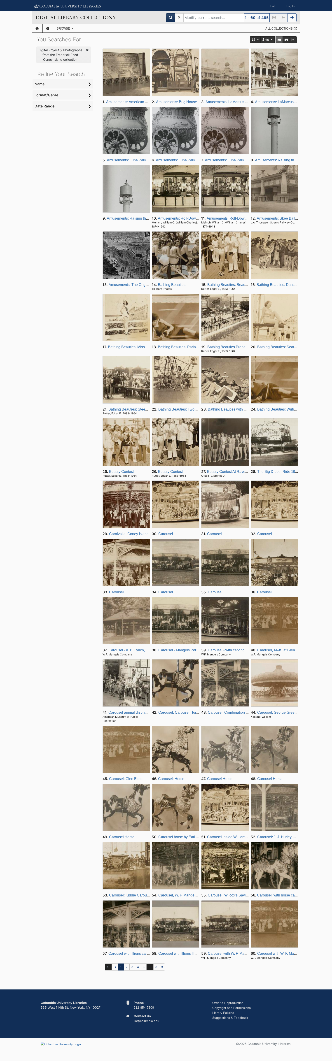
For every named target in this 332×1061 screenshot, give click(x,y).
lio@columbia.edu (146, 1021)
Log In (290, 6)
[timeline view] (293, 39)
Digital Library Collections (75, 17)
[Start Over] (179, 17)
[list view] (286, 39)
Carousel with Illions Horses (180, 953)
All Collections (279, 28)
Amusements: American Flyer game (134, 102)
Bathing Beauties (171, 285)
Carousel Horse (219, 779)
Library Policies (223, 1013)
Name (39, 84)
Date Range (44, 106)
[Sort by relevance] (255, 39)
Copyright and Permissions (231, 1008)
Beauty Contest (121, 472)
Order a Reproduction (227, 1003)
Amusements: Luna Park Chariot (133, 160)
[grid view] (279, 39)
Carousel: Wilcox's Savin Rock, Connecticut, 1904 (248, 895)
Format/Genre (46, 95)
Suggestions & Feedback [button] (230, 1017)
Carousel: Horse (171, 779)
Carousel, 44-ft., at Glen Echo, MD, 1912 (289, 650)
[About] (48, 28)
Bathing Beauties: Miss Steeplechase (138, 347)
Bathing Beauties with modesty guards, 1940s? (245, 409)
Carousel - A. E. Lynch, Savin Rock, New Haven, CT (150, 650)
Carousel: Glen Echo (126, 779)
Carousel (165, 534)
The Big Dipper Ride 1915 (278, 472)
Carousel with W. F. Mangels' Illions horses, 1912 (247, 953)
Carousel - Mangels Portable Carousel (189, 650)
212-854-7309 (144, 1007)
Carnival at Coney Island (129, 534)
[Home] (37, 28)
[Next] (292, 17)
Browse (64, 28)
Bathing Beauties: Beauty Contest (234, 285)
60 (267, 40)
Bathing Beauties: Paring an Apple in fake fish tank (198, 347)
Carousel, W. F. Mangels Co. (181, 895)
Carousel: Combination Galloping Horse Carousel (248, 712)
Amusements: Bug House (176, 102)
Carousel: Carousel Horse (179, 712)
